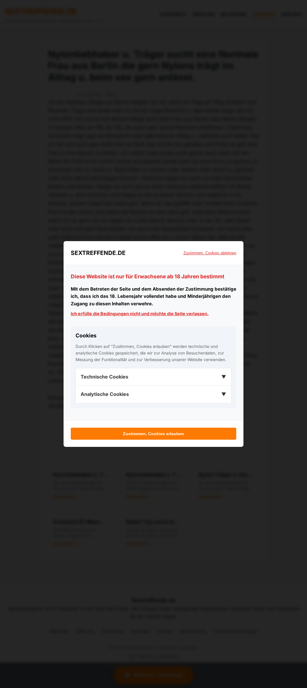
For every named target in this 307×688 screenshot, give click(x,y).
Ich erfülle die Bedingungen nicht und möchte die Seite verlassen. (140, 313)
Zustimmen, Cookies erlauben (153, 433)
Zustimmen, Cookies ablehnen (209, 253)
